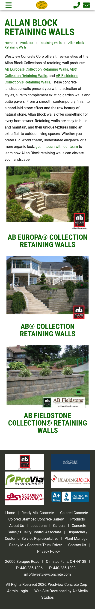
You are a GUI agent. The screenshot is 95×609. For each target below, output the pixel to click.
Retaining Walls (51, 43)
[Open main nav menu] (8, 5)
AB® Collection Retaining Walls (47, 330)
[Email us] (85, 5)
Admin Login (17, 591)
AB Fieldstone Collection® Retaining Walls (47, 423)
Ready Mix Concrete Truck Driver (35, 545)
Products (26, 43)
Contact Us (77, 545)
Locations (38, 525)
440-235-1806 (31, 568)
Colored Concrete (74, 513)
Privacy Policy (48, 551)
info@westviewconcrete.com (47, 574)
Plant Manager (77, 538)
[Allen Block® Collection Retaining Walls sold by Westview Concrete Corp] (47, 287)
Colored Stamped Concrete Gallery (36, 519)
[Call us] (76, 5)
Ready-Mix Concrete (37, 513)
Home (9, 43)
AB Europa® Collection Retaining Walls (48, 241)
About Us (16, 525)
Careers (59, 525)
